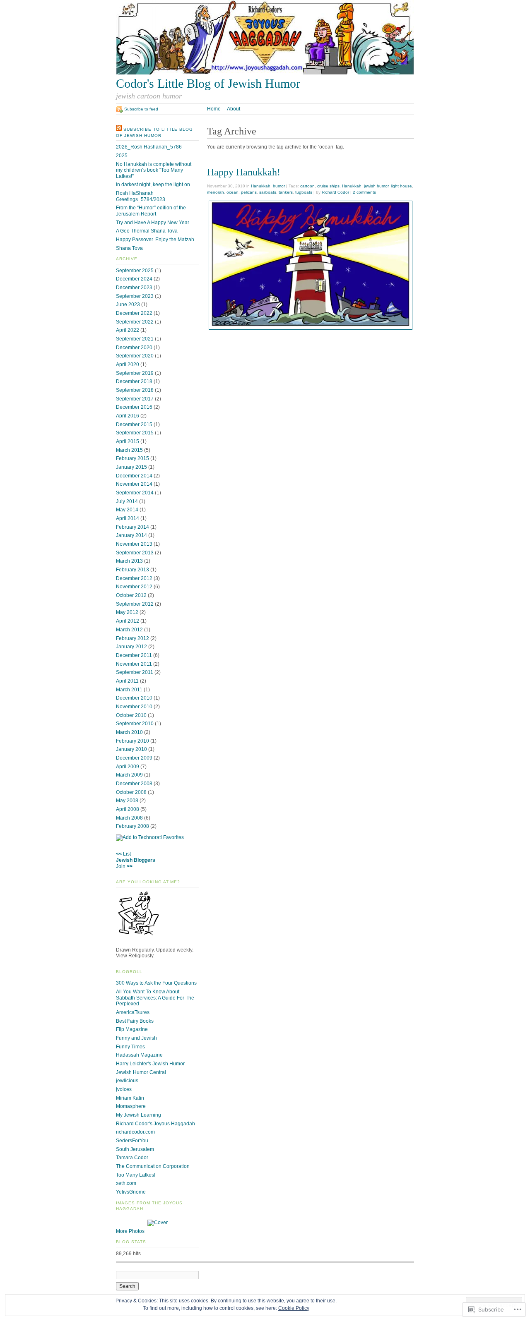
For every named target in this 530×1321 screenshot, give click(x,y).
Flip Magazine (132, 1029)
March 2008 (129, 818)
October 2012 (131, 595)
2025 (122, 155)
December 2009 (134, 758)
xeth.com (126, 1183)
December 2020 (134, 347)
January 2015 (131, 467)
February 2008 (132, 826)
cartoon (307, 186)
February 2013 (132, 570)
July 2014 (127, 501)
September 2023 (135, 296)
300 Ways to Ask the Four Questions (156, 983)
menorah (215, 192)
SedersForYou (132, 1141)
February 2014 (132, 527)
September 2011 (134, 672)
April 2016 (127, 416)
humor (279, 186)
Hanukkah (260, 186)
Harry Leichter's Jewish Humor (150, 1064)
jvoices (124, 1089)
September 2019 (135, 373)
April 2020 (127, 364)
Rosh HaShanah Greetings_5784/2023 (140, 196)
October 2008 (131, 792)
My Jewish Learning (138, 1115)
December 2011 (134, 655)
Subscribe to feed (141, 109)
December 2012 (134, 578)
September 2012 (135, 604)
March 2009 (129, 775)
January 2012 (131, 647)
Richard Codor (335, 192)
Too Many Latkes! (135, 1175)
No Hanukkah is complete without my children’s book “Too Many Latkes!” (153, 170)
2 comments (364, 192)
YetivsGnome (131, 1192)
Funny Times (130, 1047)
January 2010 (131, 749)
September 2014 (135, 493)
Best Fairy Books (135, 1021)
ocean (232, 192)
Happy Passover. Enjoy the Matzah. (155, 239)
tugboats (303, 192)
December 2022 (134, 313)
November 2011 (134, 664)
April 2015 (127, 441)
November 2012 (134, 587)
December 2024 (134, 279)
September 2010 (135, 723)
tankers (286, 192)
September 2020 (135, 356)
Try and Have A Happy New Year (152, 222)
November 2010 (134, 707)
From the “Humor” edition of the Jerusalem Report (151, 211)
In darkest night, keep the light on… (155, 184)
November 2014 (134, 484)
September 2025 (135, 270)
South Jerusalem (135, 1149)
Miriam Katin (130, 1098)
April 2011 (127, 681)
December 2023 (134, 287)
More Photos (130, 1231)
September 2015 (135, 433)
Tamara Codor (132, 1157)
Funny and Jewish (136, 1038)
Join (120, 866)
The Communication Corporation (153, 1166)
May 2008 (127, 800)
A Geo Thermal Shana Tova (147, 231)
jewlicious (127, 1081)
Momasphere (131, 1106)
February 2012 (132, 638)
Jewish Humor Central (141, 1072)
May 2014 (127, 510)
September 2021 (135, 339)
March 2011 (129, 690)
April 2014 (127, 518)
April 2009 (127, 767)
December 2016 (134, 407)
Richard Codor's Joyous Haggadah (155, 1124)
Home (214, 109)
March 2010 (129, 732)
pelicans (249, 192)
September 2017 (135, 399)
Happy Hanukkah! (243, 171)
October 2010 (131, 715)
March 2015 (129, 450)
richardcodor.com (135, 1132)
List (127, 854)
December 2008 (134, 783)
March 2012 (129, 630)
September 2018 (135, 390)
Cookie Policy (293, 1308)
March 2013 (129, 561)
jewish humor (376, 186)
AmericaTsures (132, 1012)
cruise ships (328, 186)
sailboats (267, 192)
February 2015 (132, 458)
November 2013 (134, 544)
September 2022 (135, 322)
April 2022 (127, 330)
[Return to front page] (265, 73)
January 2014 (131, 535)
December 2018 (134, 381)
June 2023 (128, 304)
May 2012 (127, 612)
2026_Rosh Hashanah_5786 (149, 147)
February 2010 (132, 741)
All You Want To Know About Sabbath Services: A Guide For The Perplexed (155, 998)
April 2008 (127, 809)
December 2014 (134, 476)
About (233, 109)
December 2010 (134, 698)
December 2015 (134, 424)
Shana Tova (129, 248)
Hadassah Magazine (139, 1055)
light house (401, 186)
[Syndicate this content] (119, 129)
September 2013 (135, 553)
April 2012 (127, 621)
